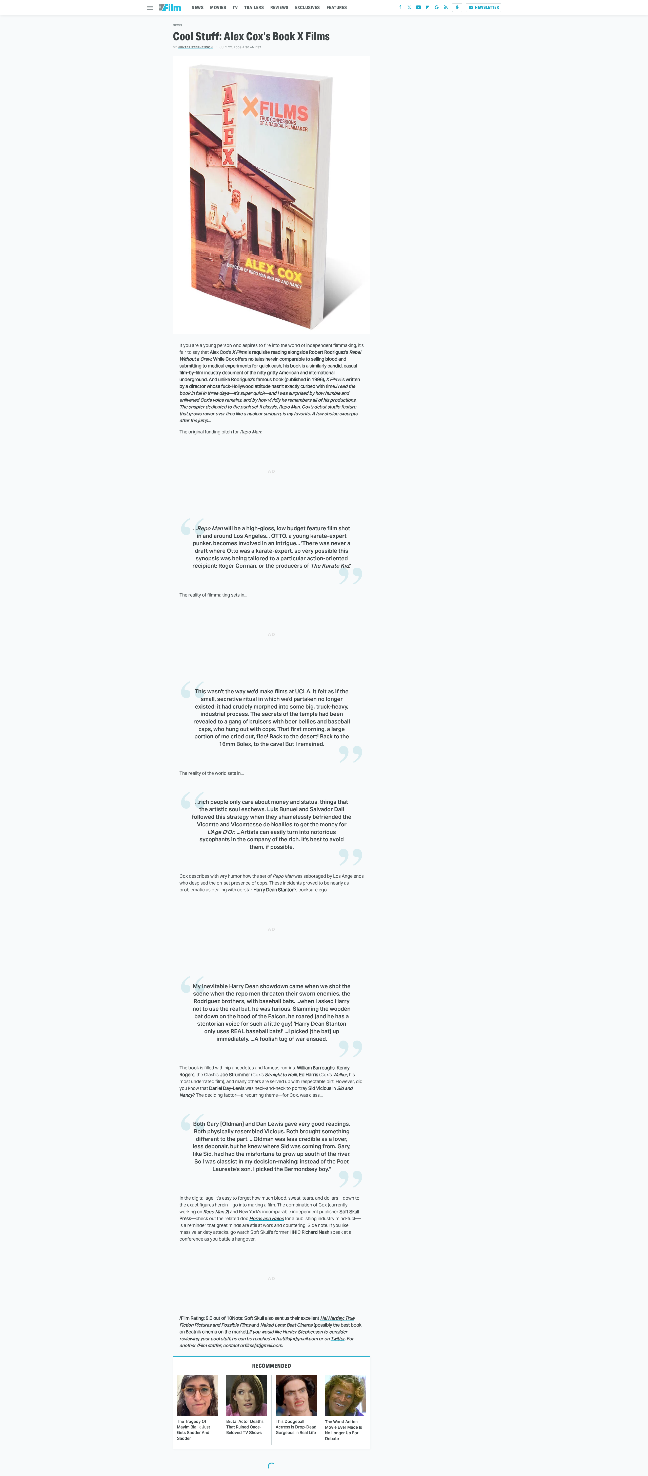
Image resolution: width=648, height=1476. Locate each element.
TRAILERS (254, 7)
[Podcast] (457, 7)
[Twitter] (409, 8)
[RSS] (446, 8)
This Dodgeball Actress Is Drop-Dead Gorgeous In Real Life (296, 1427)
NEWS (198, 7)
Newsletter (487, 7)
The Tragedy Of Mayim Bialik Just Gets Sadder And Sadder (193, 1430)
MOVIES (218, 7)
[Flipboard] (427, 8)
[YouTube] (418, 8)
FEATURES (337, 7)
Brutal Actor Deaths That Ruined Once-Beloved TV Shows (245, 1427)
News (177, 25)
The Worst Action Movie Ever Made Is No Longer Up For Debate (343, 1430)
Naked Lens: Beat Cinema (286, 1325)
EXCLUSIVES (307, 7)
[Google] (436, 8)
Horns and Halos (266, 1218)
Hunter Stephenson (195, 47)
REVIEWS (279, 7)
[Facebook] (400, 8)
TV (235, 7)
